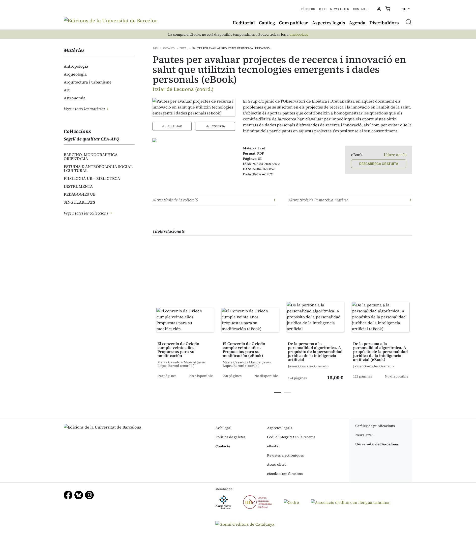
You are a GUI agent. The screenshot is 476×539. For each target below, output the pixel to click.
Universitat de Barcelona (376, 444)
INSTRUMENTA (78, 186)
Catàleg (267, 23)
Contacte (360, 9)
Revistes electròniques (285, 455)
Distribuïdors (384, 23)
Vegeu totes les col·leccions (86, 213)
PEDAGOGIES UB (79, 194)
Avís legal (223, 427)
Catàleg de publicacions (375, 425)
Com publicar (293, 23)
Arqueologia (75, 74)
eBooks (273, 446)
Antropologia (76, 66)
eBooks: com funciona (285, 473)
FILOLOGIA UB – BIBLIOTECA (92, 178)
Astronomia (75, 98)
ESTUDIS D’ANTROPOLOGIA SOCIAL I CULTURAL (98, 168)
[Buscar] (408, 21)
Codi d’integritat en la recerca (291, 436)
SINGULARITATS (79, 202)
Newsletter (339, 9)
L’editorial (244, 23)
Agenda (357, 23)
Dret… (183, 48)
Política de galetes (230, 436)
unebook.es (298, 34)
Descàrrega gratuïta (378, 164)
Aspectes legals (328, 23)
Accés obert (276, 464)
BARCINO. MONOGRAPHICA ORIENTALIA (91, 157)
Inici (155, 48)
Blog (322, 9)
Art (67, 90)
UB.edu (309, 9)
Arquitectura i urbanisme (88, 82)
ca (404, 9)
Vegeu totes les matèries (85, 108)
